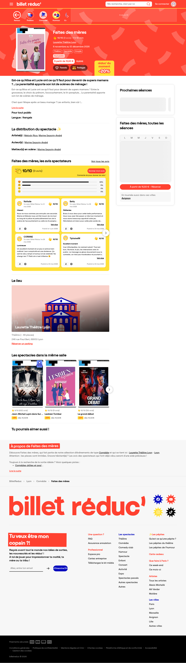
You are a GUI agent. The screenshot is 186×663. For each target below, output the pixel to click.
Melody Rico (31, 135)
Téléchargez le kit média (101, 563)
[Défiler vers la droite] (68, 16)
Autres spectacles (128, 582)
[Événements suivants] (109, 389)
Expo (121, 573)
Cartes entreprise (97, 558)
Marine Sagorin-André (50, 135)
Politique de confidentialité (45, 648)
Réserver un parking (22, 343)
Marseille (154, 613)
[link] (35, 201)
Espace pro (94, 554)
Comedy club (126, 547)
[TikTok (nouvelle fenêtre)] (171, 512)
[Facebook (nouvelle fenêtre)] (158, 499)
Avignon (126, 198)
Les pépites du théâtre (161, 543)
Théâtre (123, 538)
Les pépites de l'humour (162, 547)
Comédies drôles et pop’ (28, 465)
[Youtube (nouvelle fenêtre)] (171, 499)
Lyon (156, 452)
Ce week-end (156, 565)
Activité (123, 569)
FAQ (90, 538)
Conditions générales (19, 648)
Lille (151, 621)
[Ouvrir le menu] (12, 4)
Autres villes (155, 626)
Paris (151, 604)
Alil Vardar (154, 589)
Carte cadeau (156, 554)
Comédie (104, 452)
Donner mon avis (97, 171)
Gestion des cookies (22, 650)
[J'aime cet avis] (20, 228)
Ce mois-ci (155, 569)
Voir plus (54, 225)
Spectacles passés (129, 578)
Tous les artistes (157, 580)
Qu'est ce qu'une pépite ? (162, 538)
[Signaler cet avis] (25, 228)
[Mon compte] (173, 4)
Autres (122, 586)
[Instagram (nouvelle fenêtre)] (158, 512)
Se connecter (162, 4)
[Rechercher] (148, 4)
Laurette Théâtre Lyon (64, 42)
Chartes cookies (95, 648)
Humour (123, 552)
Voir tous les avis (100, 161)
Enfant (122, 560)
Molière (153, 593)
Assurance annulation (99, 543)
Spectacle (124, 556)
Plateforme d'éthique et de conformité (124, 648)
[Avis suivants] (105, 232)
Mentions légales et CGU (72, 648)
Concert (123, 565)
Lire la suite (18, 107)
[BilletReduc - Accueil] (29, 4)
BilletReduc (15, 481)
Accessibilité (151, 648)
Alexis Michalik (157, 585)
